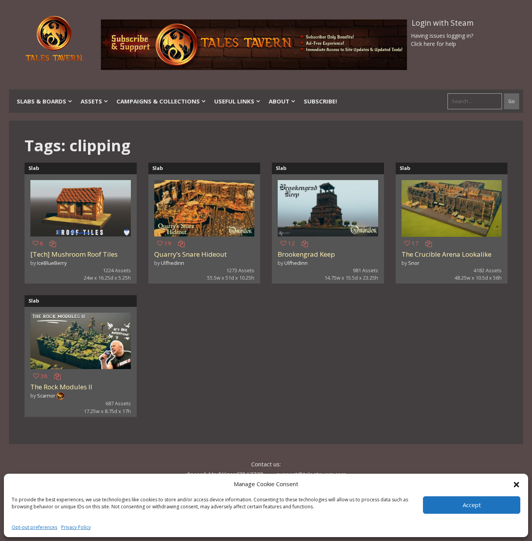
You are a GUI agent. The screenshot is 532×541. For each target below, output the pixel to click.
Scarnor (46, 395)
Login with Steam (443, 23)
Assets (91, 101)
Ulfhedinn (172, 262)
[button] (516, 484)
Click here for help (433, 43)
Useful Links (234, 101)
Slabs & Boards (41, 101)
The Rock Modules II (61, 386)
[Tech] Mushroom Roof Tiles (74, 254)
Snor (413, 262)
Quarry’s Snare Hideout (190, 254)
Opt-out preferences (34, 527)
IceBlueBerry (52, 262)
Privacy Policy (76, 527)
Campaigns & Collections (158, 101)
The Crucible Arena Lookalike (446, 254)
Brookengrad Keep (306, 254)
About (279, 101)
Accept (472, 505)
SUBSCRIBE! (320, 101)
